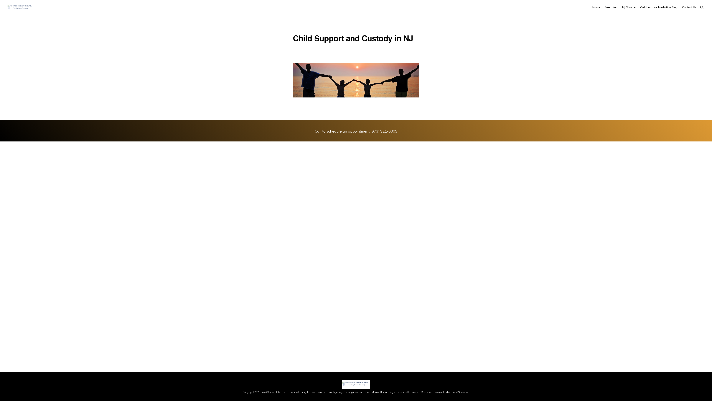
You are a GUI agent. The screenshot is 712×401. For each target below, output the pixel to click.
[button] (702, 7)
